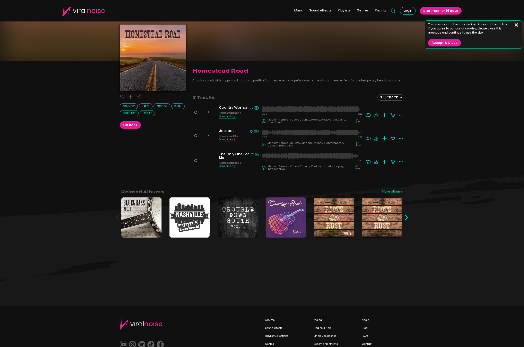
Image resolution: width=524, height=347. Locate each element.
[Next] (406, 217)
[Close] (516, 25)
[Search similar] (368, 115)
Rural (178, 106)
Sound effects (320, 10)
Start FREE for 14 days (440, 11)
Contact (367, 344)
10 (256, 108)
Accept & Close (444, 43)
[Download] (376, 115)
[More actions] (400, 115)
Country (129, 106)
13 (256, 131)
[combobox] (390, 97)
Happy (145, 106)
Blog (365, 328)
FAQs (365, 336)
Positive (162, 106)
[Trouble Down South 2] (251, 231)
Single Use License (325, 336)
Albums (270, 320)
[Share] (138, 96)
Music (298, 10)
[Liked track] (122, 96)
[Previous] (118, 217)
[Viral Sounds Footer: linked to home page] (141, 324)
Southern (129, 113)
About (365, 320)
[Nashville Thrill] (203, 231)
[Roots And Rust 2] (348, 231)
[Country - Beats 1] (300, 231)
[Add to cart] (392, 115)
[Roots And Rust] (396, 231)
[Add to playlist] (130, 96)
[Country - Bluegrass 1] (155, 231)
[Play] (141, 217)
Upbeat (147, 113)
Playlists (344, 10)
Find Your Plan (322, 328)
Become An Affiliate (326, 344)
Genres (363, 10)
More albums (392, 192)
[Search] (393, 11)
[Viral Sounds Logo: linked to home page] (83, 10)
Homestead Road (230, 113)
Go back (130, 125)
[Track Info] (263, 121)
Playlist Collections (276, 336)
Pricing (380, 10)
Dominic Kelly (227, 116)
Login (407, 11)
